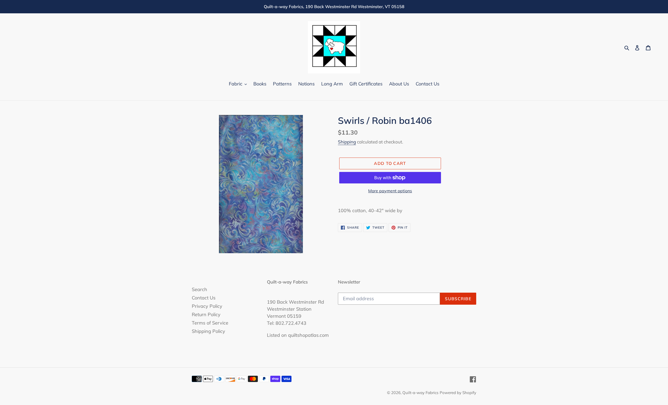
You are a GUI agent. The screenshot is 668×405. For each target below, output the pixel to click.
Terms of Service (210, 323)
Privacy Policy (207, 306)
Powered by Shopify (458, 392)
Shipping (347, 141)
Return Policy (206, 314)
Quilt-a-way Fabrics (420, 392)
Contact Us (204, 298)
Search (199, 289)
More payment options (390, 190)
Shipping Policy (208, 331)
